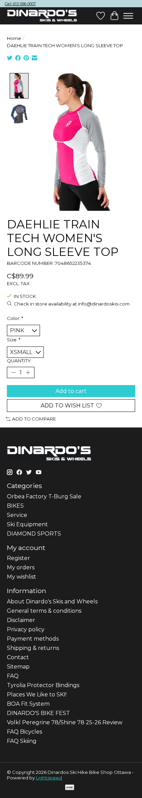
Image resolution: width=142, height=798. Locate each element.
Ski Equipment (27, 524)
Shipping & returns (33, 648)
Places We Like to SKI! (37, 694)
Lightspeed (49, 777)
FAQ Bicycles (24, 731)
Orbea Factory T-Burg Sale (44, 496)
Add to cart (71, 391)
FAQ (13, 676)
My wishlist (21, 576)
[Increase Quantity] (27, 372)
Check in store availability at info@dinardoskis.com (72, 304)
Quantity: (19, 360)
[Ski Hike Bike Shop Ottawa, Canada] (42, 15)
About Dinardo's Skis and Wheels (52, 601)
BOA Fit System (28, 704)
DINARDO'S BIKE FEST (38, 713)
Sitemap (18, 666)
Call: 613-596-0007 (20, 3)
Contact (18, 657)
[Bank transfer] (69, 788)
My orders (20, 567)
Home (14, 38)
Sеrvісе (17, 515)
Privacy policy (25, 629)
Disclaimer (21, 620)
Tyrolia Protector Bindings (43, 685)
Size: (13, 339)
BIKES (15, 505)
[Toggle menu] (128, 16)
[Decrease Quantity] (13, 372)
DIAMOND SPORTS (34, 533)
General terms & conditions (44, 611)
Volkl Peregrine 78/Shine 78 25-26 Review (64, 722)
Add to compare (34, 419)
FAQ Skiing (22, 741)
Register (18, 558)
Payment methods (33, 638)
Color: (15, 318)
